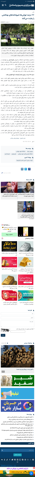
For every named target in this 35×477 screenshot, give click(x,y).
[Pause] (19, 235)
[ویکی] (2, 460)
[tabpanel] (17, 359)
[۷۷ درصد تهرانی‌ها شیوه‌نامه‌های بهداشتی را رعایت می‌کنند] (17, 35)
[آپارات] (25, 460)
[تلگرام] (33, 460)
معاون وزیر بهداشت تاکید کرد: (28, 213)
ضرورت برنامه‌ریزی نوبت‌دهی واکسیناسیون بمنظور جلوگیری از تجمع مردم (27, 217)
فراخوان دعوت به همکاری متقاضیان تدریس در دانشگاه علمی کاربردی (18, 422)
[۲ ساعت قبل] (17, 356)
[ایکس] (30, 460)
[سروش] (15, 460)
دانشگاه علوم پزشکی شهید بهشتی (25, 154)
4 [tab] (2, 343)
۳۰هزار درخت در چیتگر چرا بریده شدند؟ (24, 369)
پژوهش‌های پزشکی (14, 138)
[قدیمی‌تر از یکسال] (26, 187)
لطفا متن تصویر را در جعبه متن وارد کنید (25, 329)
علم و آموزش (22, 138)
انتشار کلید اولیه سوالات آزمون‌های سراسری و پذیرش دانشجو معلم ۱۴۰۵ (17, 430)
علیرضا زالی (7, 154)
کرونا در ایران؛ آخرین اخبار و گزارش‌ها (25, 160)
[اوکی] (4, 460)
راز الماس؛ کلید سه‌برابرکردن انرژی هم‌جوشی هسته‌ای (21, 435)
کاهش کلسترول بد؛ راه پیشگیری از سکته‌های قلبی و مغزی (20, 417)
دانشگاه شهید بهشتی (20, 151)
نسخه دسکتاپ (17, 455)
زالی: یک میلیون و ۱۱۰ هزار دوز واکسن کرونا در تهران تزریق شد (26, 195)
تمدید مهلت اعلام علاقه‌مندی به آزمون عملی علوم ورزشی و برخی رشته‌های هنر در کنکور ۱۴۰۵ (17, 425)
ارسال (3, 335)
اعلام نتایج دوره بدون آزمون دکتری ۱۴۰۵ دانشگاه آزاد (21, 428)
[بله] (23, 460)
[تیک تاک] (7, 460)
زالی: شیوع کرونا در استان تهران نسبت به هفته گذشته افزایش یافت (9, 195)
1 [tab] (7, 343)
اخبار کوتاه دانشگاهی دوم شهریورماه (25, 437)
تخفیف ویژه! (9, 234)
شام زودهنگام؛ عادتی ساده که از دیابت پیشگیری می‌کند (21, 419)
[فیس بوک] (10, 460)
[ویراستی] (12, 460)
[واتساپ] (17, 462)
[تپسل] (2, 225)
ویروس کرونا (30, 151)
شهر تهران (14, 154)
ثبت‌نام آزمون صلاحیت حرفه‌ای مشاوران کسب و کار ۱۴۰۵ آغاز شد (19, 439)
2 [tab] (5, 343)
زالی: (33, 12)
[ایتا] (17, 460)
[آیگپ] (20, 460)
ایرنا (20, 5)
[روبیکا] (28, 460)
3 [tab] (3, 343)
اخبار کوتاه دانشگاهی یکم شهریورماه (25, 433)
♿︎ (31, 473)
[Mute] (22, 235)
